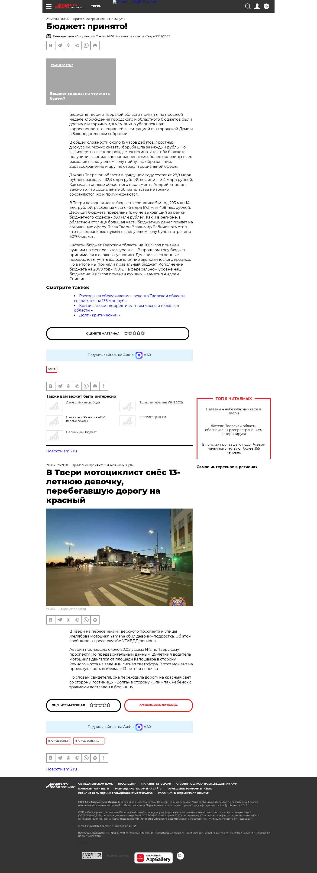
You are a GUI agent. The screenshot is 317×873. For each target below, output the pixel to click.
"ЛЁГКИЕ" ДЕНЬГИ (152, 417)
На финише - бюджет (81, 432)
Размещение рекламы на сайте (138, 788)
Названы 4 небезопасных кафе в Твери (233, 411)
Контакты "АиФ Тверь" (94, 788)
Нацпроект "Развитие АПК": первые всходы (86, 419)
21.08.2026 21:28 (57, 465)
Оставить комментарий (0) (158, 705)
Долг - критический (98, 315)
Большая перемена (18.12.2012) (161, 402)
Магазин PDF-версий (156, 783)
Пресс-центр (127, 783)
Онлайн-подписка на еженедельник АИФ (206, 783)
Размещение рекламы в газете (189, 788)
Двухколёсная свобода (83, 402)
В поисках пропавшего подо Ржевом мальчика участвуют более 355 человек (233, 448)
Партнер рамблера (118, 855)
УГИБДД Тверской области (66, 609)
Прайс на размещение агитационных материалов (115, 793)
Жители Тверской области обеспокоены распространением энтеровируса (233, 430)
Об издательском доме (95, 783)
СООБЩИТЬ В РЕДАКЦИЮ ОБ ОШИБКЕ (183, 793)
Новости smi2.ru (61, 451)
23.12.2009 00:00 (57, 19)
